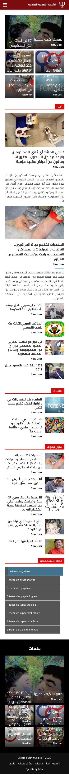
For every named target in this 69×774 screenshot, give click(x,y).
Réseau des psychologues (22, 596)
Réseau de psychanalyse (21, 579)
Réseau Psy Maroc (20, 571)
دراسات (39, 763)
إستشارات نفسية (34, 769)
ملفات (12, 763)
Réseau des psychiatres (20, 588)
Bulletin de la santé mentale (23, 629)
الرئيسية (56, 763)
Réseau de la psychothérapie (23, 612)
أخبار (47, 763)
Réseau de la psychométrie (22, 621)
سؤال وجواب (25, 763)
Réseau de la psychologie (21, 604)
